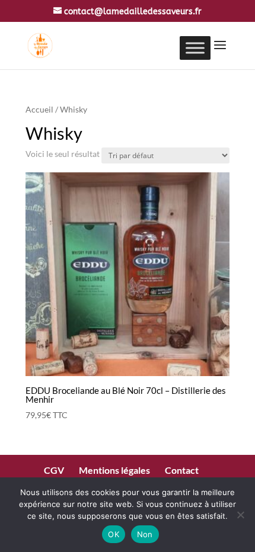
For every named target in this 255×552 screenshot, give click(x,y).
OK (113, 534)
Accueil (39, 109)
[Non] (240, 515)
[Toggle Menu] (195, 47)
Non (145, 534)
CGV (54, 470)
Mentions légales (114, 470)
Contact (182, 470)
